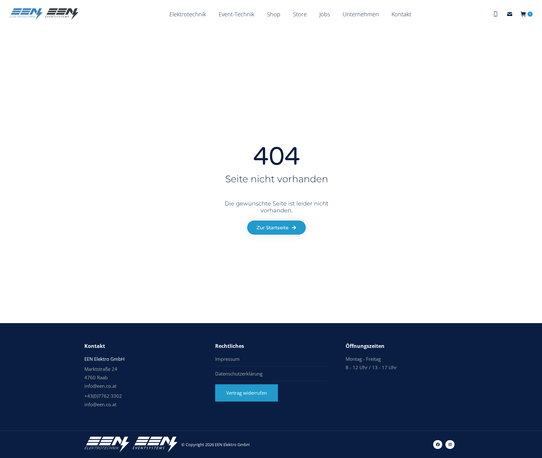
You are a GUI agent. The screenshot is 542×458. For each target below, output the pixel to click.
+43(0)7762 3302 (103, 396)
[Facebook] (437, 444)
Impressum (227, 359)
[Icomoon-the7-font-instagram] (449, 444)
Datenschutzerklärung (239, 373)
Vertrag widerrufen (246, 393)
